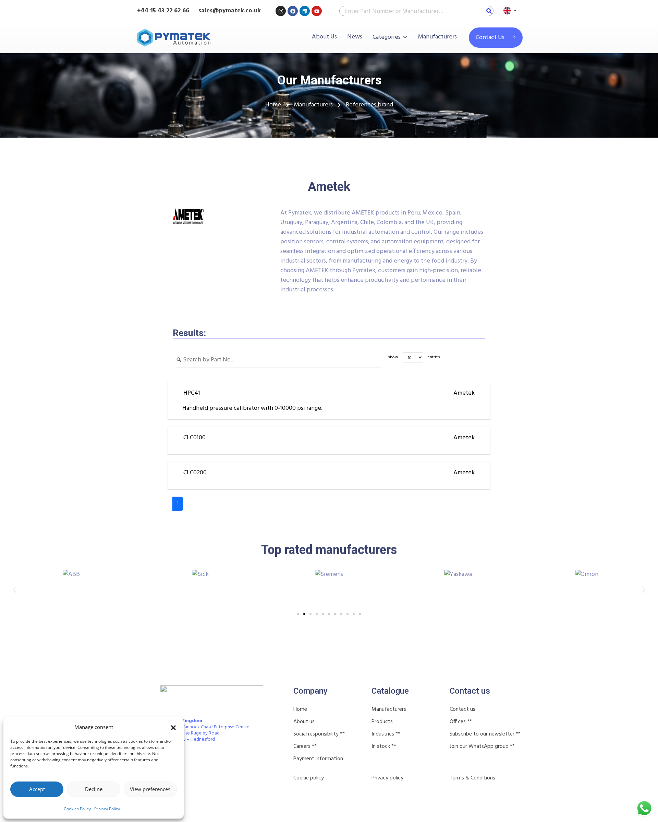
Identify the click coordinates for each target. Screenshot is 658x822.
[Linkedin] (305, 11)
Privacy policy (387, 778)
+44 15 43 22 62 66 (163, 11)
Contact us (462, 709)
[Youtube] (317, 11)
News (354, 37)
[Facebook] (293, 11)
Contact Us (490, 38)
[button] (173, 726)
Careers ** (305, 746)
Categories (387, 37)
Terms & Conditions (472, 778)
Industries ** (385, 734)
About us (304, 721)
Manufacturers (437, 37)
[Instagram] (281, 11)
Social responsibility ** (319, 734)
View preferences (150, 789)
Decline (93, 789)
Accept (37, 789)
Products (382, 721)
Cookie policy (308, 778)
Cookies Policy (77, 809)
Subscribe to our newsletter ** (485, 734)
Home (300, 709)
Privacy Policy (107, 809)
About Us (324, 37)
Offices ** (461, 721)
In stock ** (383, 746)
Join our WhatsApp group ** (482, 746)
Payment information (318, 758)
